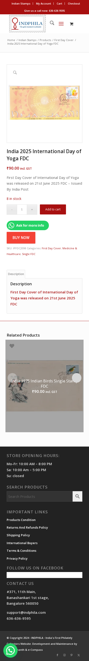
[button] (10, 650)
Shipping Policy (18, 535)
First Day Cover (51, 248)
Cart (59, 3)
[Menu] (61, 23)
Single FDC (28, 254)
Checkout (74, 3)
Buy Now (21, 237)
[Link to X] (78, 655)
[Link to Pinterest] (71, 655)
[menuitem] (21, 3)
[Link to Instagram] (64, 655)
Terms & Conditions (21, 550)
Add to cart (53, 209)
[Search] (49, 23)
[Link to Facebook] (57, 655)
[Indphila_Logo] (37, 23)
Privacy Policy (17, 558)
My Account (43, 3)
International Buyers (22, 543)
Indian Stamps (21, 3)
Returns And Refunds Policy (27, 527)
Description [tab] (16, 274)
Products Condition (21, 520)
